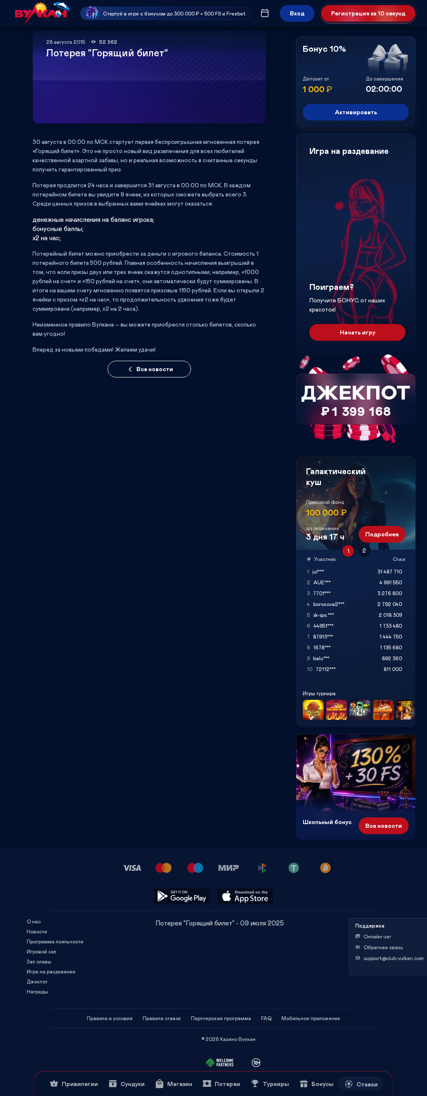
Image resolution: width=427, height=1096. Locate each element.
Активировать (356, 112)
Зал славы (39, 961)
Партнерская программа (221, 1018)
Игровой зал (41, 951)
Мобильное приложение (310, 1018)
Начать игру (357, 332)
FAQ (266, 1018)
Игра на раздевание (51, 971)
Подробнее (382, 534)
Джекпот (37, 981)
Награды (37, 991)
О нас (34, 921)
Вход (297, 13)
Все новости (154, 369)
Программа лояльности (55, 941)
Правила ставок (162, 1018)
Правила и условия (110, 1018)
